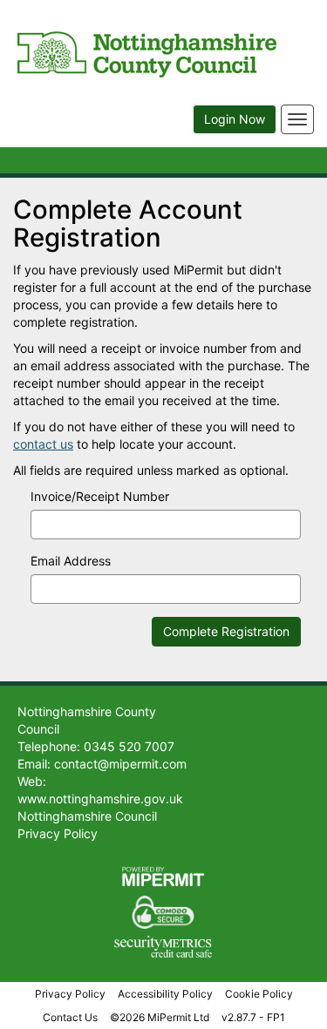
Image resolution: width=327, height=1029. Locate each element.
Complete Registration (226, 631)
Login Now (234, 119)
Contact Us (70, 1017)
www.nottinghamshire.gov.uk (100, 798)
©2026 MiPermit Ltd (159, 1017)
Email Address (71, 560)
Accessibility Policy (165, 993)
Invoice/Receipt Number (100, 496)
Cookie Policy (259, 993)
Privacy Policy (70, 993)
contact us (43, 444)
